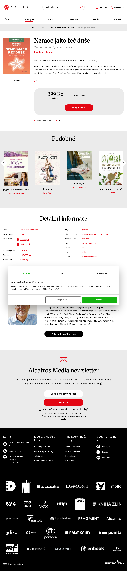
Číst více (40, 81)
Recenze (73, 19)
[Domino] (10, 486)
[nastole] (35, 518)
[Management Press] (62, 504)
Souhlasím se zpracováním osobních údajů (65, 409)
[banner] (17, 7)
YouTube (106, 457)
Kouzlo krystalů (79, 183)
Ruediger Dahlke (43, 51)
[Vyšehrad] (12, 518)
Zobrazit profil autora (63, 333)
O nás (96, 19)
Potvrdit (63, 402)
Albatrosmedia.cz (72, 446)
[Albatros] (100, 486)
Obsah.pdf (24, 239)
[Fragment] (89, 518)
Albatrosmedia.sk (72, 451)
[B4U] (60, 518)
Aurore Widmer (79, 187)
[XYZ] (10, 504)
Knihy (28, 19)
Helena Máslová (47, 193)
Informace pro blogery (43, 451)
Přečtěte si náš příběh (43, 460)
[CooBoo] (27, 504)
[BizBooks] (48, 486)
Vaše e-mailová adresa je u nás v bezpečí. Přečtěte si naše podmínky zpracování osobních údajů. (63, 416)
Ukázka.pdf (25, 244)
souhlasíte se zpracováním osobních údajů (78, 383)
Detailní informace (45, 120)
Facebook (106, 452)
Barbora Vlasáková (16, 193)
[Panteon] (50, 532)
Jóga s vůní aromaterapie (16, 189)
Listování (16, 80)
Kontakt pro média (42, 446)
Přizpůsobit (62, 300)
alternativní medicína (29, 229)
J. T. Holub (111, 192)
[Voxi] (44, 504)
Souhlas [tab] (26, 273)
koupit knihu (79, 107)
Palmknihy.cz (70, 456)
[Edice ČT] (31, 532)
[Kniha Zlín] (107, 504)
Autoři (51, 19)
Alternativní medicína (65, 27)
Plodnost (47, 189)
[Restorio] (117, 549)
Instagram (106, 446)
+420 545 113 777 (17, 451)
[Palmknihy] (77, 532)
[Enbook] (93, 549)
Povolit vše (99, 300)
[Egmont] (77, 486)
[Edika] (12, 532)
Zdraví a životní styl (45, 27)
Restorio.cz (70, 460)
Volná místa (39, 456)
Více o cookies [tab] (100, 273)
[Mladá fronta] (11, 549)
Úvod (7, 19)
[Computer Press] (80, 504)
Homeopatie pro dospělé (111, 189)
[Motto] (116, 486)
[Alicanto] (114, 518)
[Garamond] (36, 549)
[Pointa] (110, 532)
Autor (61, 120)
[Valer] (26, 486)
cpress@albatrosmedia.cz (19, 444)
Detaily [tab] (64, 273)
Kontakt (118, 19)
